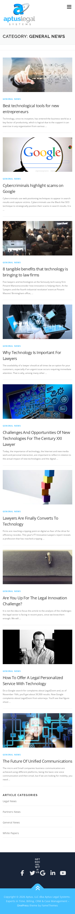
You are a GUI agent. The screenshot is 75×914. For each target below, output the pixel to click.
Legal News (10, 801)
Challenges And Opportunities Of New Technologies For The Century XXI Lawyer (36, 438)
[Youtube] (63, 873)
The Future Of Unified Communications (37, 761)
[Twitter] (32, 873)
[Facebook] (22, 873)
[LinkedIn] (53, 873)
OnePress (23, 905)
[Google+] (42, 873)
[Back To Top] (37, 888)
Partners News (12, 812)
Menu (69, 6)
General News (12, 99)
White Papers (11, 833)
